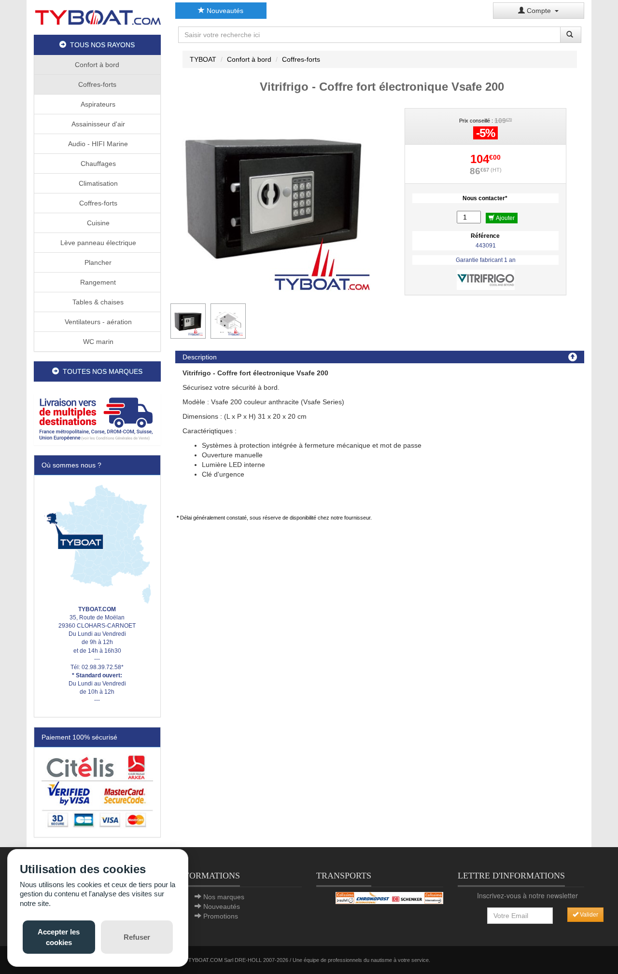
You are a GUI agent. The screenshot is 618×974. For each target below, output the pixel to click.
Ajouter (504, 218)
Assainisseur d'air (97, 124)
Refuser (137, 937)
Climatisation (97, 183)
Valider (588, 914)
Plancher (97, 262)
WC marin (97, 341)
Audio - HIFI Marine (97, 144)
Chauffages (97, 163)
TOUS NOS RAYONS (100, 45)
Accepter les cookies (59, 937)
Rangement (97, 282)
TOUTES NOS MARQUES (100, 371)
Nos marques (223, 897)
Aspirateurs (97, 104)
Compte (540, 10)
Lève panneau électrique (97, 243)
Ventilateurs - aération (97, 322)
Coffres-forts (97, 84)
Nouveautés (224, 10)
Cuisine (97, 223)
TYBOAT (203, 59)
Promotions (220, 916)
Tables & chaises (97, 302)
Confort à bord (97, 65)
